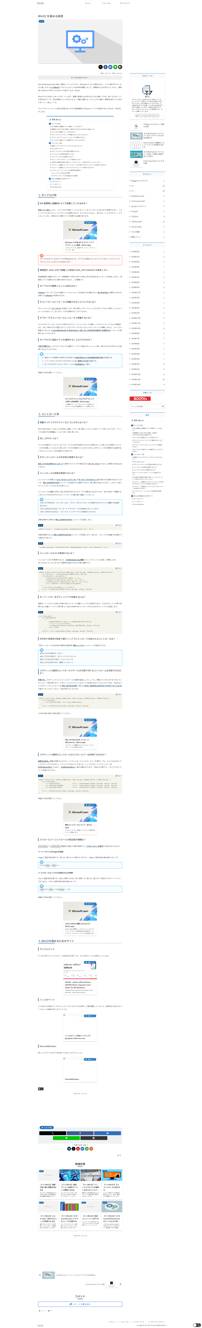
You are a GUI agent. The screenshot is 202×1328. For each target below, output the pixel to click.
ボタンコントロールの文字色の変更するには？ (66, 151)
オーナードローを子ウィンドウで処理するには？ (67, 159)
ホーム (112, 1322)
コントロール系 (56, 143)
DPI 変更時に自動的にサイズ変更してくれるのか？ (67, 126)
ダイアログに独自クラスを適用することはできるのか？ (69, 140)
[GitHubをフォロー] (82, 1149)
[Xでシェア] (100, 67)
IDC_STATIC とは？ (57, 149)
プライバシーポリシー (157, 1322)
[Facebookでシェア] (105, 67)
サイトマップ (139, 1322)
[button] (120, 67)
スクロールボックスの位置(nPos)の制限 (65, 176)
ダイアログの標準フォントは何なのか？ (64, 132)
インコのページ (56, 184)
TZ (148, 96)
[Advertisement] (80, 1109)
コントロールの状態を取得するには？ (63, 154)
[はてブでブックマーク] (110, 67)
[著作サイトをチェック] (69, 1149)
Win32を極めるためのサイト (61, 179)
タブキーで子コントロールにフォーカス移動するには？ (69, 137)
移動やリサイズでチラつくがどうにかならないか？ (67, 146)
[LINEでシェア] (115, 67)
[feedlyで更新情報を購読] (87, 1149)
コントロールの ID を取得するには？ (63, 157)
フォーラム (125, 1322)
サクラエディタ (56, 182)
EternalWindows (57, 187)
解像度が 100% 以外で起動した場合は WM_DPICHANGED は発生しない (73, 129)
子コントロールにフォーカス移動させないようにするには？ (70, 135)
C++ (42, 1089)
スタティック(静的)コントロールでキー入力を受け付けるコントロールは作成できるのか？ (79, 165)
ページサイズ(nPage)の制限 (61, 173)
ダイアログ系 (55, 124)
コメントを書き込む (82, 1304)
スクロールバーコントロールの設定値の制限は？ (67, 170)
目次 (53, 119)
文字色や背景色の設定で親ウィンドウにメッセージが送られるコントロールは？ (76, 162)
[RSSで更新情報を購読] (91, 1149)
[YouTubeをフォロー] (78, 1149)
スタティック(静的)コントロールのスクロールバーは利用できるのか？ (73, 168)
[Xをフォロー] (73, 1149)
